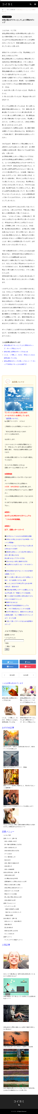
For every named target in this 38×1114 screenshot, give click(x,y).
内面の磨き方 (8, 924)
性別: (7, 643)
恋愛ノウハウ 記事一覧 (10, 838)
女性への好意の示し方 (10, 847)
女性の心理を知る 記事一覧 (11, 872)
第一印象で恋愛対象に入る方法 (12, 844)
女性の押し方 (8, 866)
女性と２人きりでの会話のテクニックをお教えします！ (18, 806)
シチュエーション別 (9, 906)
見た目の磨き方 (8, 927)
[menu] (35, 4)
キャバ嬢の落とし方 (9, 857)
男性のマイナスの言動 (10, 894)
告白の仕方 (7, 860)
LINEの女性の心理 (9, 875)
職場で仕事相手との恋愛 (12, 909)
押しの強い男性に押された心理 (12, 897)
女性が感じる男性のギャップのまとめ (16, 351)
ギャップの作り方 (7, 16)
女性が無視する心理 (9, 900)
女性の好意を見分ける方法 (11, 850)
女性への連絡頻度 (9, 869)
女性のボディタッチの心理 (11, 891)
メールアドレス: (11, 638)
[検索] (30, 4)
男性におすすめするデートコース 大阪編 (15, 767)
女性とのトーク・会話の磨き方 (12, 921)
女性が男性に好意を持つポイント (13, 887)
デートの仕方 (8, 854)
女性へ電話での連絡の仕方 (11, 863)
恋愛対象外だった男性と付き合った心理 (15, 881)
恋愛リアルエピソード (9, 903)
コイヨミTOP (7, 835)
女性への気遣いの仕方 (10, 841)
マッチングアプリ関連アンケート (13, 940)
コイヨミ (19, 1101)
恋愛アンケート (7, 937)
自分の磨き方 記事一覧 (10, 918)
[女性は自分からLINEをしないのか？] (10, 675)
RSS (19, 1105)
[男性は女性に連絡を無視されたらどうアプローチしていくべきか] (27, 675)
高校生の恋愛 (9, 915)
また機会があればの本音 (11, 878)
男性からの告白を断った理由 (12, 884)
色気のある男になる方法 (11, 930)
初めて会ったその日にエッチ (13, 912)
